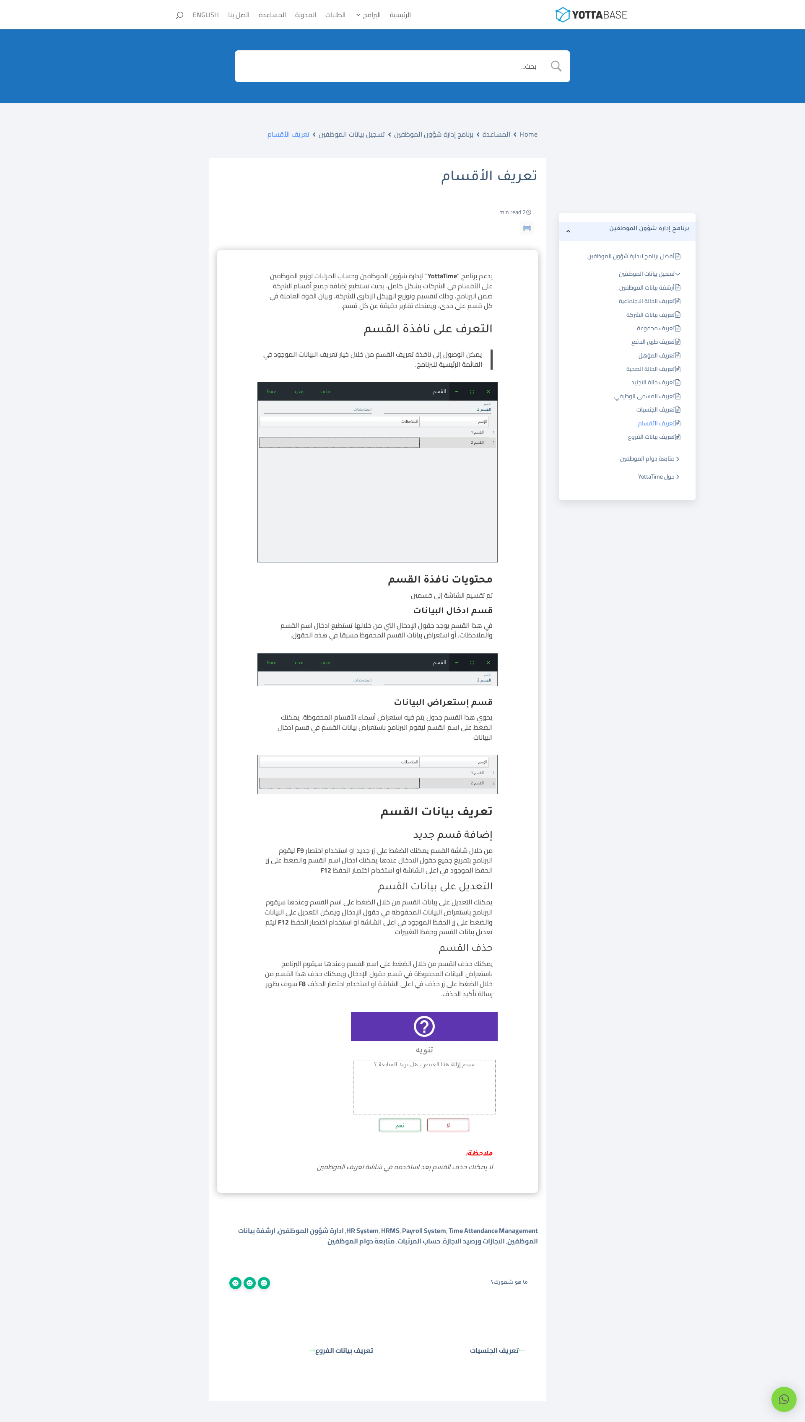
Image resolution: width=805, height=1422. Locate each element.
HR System (362, 1230)
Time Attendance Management (493, 1230)
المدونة (305, 16)
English (206, 16)
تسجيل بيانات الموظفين (647, 273)
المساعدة (272, 16)
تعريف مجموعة (656, 328)
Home (528, 134)
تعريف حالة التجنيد (653, 382)
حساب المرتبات (418, 1241)
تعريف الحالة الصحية (650, 368)
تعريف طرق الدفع (653, 341)
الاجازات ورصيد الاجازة (474, 1241)
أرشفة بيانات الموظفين (647, 287)
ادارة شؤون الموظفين (311, 1230)
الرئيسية (400, 16)
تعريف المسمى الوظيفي (644, 396)
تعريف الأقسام (656, 423)
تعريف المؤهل (657, 355)
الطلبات (335, 16)
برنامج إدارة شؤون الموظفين (434, 134)
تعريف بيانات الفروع (651, 436)
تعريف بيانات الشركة (650, 314)
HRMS (390, 1230)
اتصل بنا (238, 16)
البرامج (372, 16)
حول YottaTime (656, 476)
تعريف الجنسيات (655, 409)
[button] (784, 1399)
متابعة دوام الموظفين (647, 458)
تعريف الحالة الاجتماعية (647, 301)
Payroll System (424, 1230)
